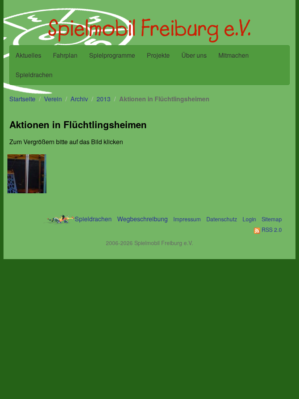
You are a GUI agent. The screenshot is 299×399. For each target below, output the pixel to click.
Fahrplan (65, 55)
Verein (53, 98)
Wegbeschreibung (142, 218)
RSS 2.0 (271, 229)
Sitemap (272, 219)
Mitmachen (233, 55)
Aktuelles (28, 55)
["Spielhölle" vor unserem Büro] (28, 173)
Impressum (187, 219)
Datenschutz (221, 219)
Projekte (158, 55)
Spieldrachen (34, 74)
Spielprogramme (112, 55)
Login (249, 219)
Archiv (79, 98)
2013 (104, 98)
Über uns (194, 55)
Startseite (22, 98)
